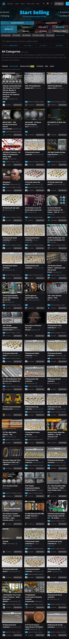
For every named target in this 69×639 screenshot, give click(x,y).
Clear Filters (59, 45)
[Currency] (51, 3)
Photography (5, 35)
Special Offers (27, 66)
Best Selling (14, 66)
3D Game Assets (38, 35)
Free (46, 66)
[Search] (44, 3)
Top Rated (39, 66)
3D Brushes (26, 35)
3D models (16, 35)
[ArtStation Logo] (3, 3)
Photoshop (50, 35)
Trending (5, 66)
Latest (52, 66)
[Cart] (48, 3)
